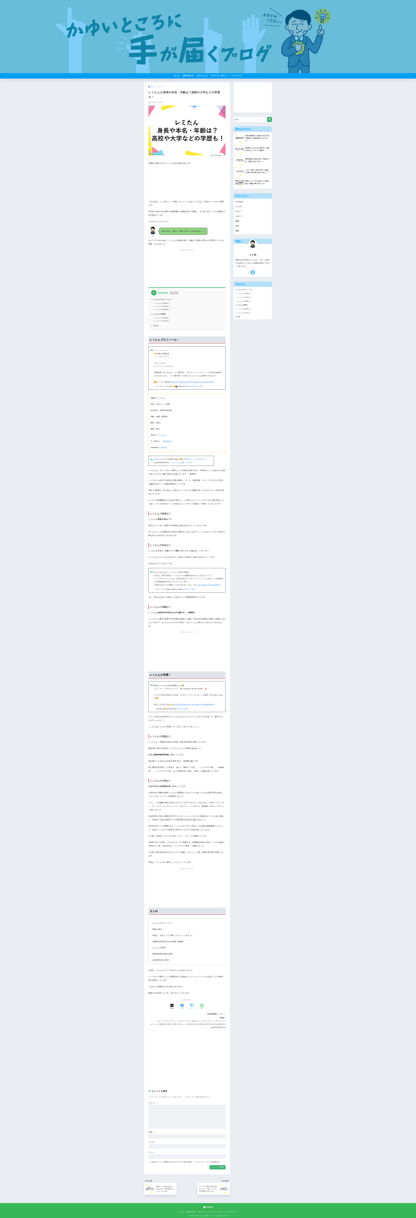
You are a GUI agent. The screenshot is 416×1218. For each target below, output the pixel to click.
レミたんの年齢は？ (162, 309)
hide (174, 293)
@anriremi (158, 459)
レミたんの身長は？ (162, 303)
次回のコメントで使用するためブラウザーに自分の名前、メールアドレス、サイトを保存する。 (186, 1162)
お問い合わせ (188, 75)
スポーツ (222, 1014)
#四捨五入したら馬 (191, 459)
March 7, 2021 (189, 589)
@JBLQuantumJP (183, 704)
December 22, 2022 (195, 386)
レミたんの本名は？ (162, 306)
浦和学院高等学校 (219, 1027)
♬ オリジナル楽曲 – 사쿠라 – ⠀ (182, 463)
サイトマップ (236, 75)
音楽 (237, 231)
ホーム (176, 75)
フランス (221, 1021)
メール (152, 1142)
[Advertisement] (187, 183)
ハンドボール (203, 1021)
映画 (237, 221)
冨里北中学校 (165, 1024)
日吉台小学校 (198, 1024)
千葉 (174, 1024)
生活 (237, 226)
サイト (151, 1152)
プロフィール (202, 75)
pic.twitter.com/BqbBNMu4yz (203, 704)
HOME (209, 1207)
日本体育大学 (219, 1024)
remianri (163, 447)
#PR (174, 704)
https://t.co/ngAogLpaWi (180, 382)
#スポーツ (203, 459)
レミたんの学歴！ (160, 314)
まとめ (155, 325)
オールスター (163, 1021)
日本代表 (208, 1024)
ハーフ (213, 1021)
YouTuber (239, 202)
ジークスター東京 (189, 1021)
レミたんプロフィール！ (162, 299)
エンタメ (239, 206)
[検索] (269, 119)
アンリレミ (162, 435)
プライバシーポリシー (219, 75)
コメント (153, 1103)
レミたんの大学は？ (162, 321)
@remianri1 (167, 441)
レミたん (154, 1024)
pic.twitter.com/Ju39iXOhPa (209, 585)
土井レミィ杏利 (184, 1024)
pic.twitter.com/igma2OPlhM (202, 382)
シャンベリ (175, 1021)
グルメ (238, 211)
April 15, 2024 (182, 709)
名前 (151, 1132)
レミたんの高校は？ (162, 318)
